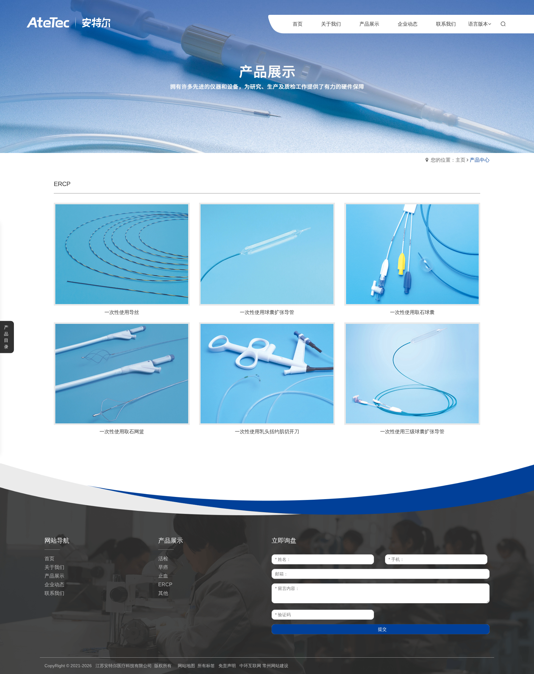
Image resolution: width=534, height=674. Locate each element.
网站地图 (186, 665)
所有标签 (206, 665)
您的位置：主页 (448, 160)
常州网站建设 (275, 665)
